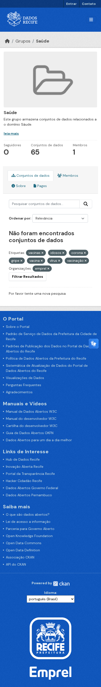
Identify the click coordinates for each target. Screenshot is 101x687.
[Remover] (42, 253)
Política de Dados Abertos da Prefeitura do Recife (46, 358)
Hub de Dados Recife (23, 459)
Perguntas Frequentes (23, 385)
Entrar (71, 4)
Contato (89, 4)
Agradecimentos (19, 392)
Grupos (22, 41)
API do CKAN (16, 564)
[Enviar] (85, 204)
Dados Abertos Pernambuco (29, 495)
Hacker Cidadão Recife (24, 481)
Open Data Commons (23, 543)
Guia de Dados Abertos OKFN (29, 433)
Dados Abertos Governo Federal (32, 488)
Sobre (20, 186)
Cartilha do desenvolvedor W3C (31, 426)
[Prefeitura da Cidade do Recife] (50, 638)
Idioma (50, 592)
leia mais (11, 133)
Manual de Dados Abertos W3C (31, 411)
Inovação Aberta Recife (24, 466)
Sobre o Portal (17, 326)
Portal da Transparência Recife (30, 473)
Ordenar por (19, 218)
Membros (70, 175)
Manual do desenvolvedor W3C (31, 418)
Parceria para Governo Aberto (30, 528)
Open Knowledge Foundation (29, 536)
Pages (41, 186)
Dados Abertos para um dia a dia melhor (39, 440)
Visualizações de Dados (25, 378)
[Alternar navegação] (91, 19)
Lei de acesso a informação (28, 521)
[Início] (7, 41)
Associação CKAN (20, 557)
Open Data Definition (23, 550)
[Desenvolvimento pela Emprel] (50, 673)
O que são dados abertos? (28, 514)
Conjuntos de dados (32, 175)
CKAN (61, 583)
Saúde (42, 41)
